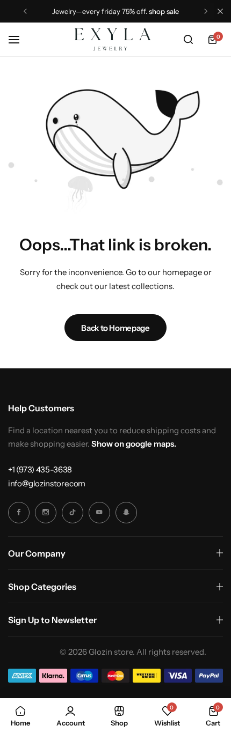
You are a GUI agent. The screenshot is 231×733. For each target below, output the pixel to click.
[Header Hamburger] (19, 39)
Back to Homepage (115, 328)
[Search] (188, 39)
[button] (25, 11)
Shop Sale (164, 11)
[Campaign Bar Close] (220, 11)
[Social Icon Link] (19, 512)
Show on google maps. (133, 444)
